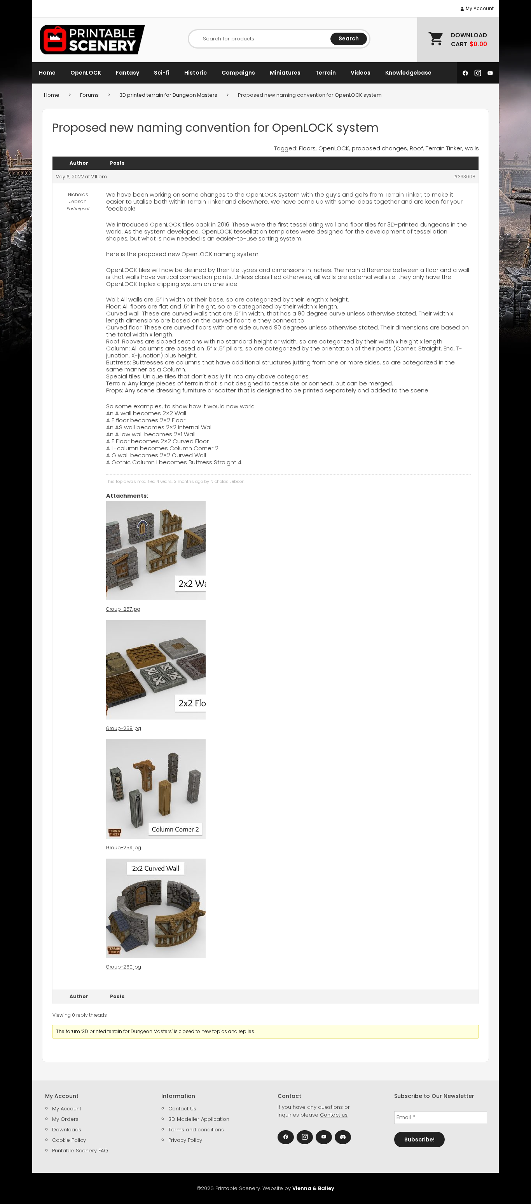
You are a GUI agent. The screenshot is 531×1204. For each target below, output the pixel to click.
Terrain (325, 73)
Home (47, 73)
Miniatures (285, 73)
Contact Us (182, 1108)
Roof (416, 148)
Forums (89, 95)
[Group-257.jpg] (156, 550)
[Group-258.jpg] (156, 670)
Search (349, 38)
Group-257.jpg (123, 609)
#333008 (464, 176)
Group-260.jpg (123, 967)
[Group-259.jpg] (156, 789)
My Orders (65, 1119)
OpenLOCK (85, 73)
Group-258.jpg (123, 728)
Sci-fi (161, 73)
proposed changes (379, 148)
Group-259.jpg (123, 847)
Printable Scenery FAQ (80, 1150)
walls (472, 148)
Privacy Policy (185, 1140)
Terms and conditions (196, 1129)
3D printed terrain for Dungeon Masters (168, 95)
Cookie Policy (69, 1140)
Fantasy (127, 73)
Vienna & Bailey (313, 1188)
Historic (195, 73)
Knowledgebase (408, 73)
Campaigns (238, 73)
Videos (360, 73)
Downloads (66, 1129)
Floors (307, 148)
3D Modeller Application (198, 1119)
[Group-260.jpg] (156, 908)
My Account (479, 8)
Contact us (334, 1115)
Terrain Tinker (444, 148)
